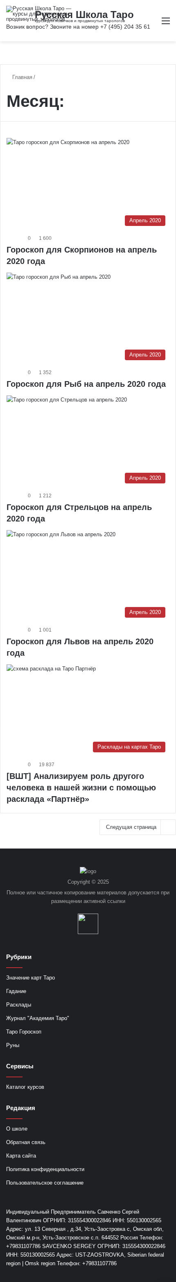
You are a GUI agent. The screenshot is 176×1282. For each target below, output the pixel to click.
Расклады (18, 1005)
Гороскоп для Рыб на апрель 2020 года (86, 383)
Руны (12, 1045)
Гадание (16, 991)
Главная (21, 77)
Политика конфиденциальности (45, 1169)
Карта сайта (21, 1156)
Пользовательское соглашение (44, 1183)
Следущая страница (131, 827)
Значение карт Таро (30, 978)
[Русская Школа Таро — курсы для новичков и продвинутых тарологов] (39, 14)
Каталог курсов (25, 1087)
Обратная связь (25, 1142)
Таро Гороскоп (23, 1032)
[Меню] (166, 24)
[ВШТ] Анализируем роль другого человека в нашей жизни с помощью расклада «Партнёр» (81, 788)
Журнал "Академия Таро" (37, 1018)
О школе (16, 1129)
